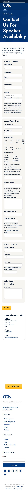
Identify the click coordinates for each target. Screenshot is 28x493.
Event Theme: (8, 131)
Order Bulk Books (10, 445)
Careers (6, 439)
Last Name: (8, 72)
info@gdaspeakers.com (11, 337)
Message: (7, 287)
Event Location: (9, 247)
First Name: (8, 64)
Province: (8, 262)
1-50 (5, 141)
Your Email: (8, 84)
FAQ (5, 442)
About (6, 427)
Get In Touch (13, 386)
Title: (6, 78)
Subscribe (14, 465)
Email (4, 456)
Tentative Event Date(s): (12, 174)
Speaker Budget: (10, 218)
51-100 (12, 141)
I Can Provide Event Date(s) (6, 158)
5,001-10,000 (12, 148)
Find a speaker (9, 419)
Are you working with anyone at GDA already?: (12, 268)
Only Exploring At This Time (17, 158)
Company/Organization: (12, 98)
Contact (6, 448)
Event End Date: (9, 182)
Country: (7, 254)
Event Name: (9, 124)
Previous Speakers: (10, 211)
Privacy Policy (18, 489)
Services (7, 424)
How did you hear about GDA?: (11, 231)
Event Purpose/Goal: (10, 197)
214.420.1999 (8, 332)
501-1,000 (24, 142)
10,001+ (18, 148)
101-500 (18, 141)
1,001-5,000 (6, 148)
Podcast (6, 430)
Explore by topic (9, 422)
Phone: (7, 92)
